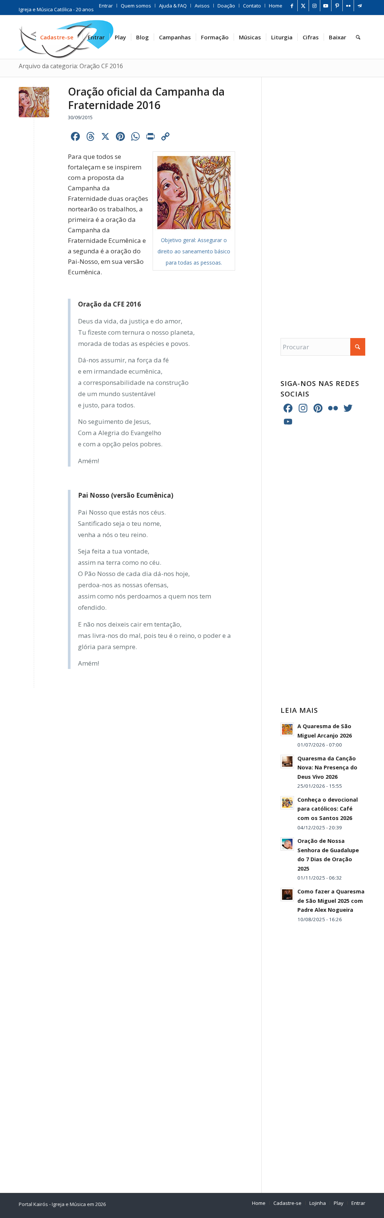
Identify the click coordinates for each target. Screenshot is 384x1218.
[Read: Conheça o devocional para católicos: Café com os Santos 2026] (287, 803)
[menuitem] (106, 5)
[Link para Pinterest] (337, 5)
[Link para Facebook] (291, 5)
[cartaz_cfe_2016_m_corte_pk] (34, 102)
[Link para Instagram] (314, 5)
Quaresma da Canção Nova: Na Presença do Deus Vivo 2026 (327, 767)
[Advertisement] (322, 200)
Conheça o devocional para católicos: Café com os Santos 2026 (327, 808)
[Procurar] (358, 37)
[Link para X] (303, 5)
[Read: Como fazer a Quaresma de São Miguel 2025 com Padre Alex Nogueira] (287, 894)
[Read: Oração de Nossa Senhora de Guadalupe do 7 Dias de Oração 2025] (287, 844)
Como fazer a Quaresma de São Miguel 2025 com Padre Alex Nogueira (330, 900)
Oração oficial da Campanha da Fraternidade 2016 (146, 98)
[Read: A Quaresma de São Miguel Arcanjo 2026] (287, 729)
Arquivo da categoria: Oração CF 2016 (71, 66)
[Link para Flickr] (348, 5)
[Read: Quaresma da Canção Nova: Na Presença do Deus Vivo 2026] (287, 761)
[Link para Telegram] (359, 5)
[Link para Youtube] (325, 5)
